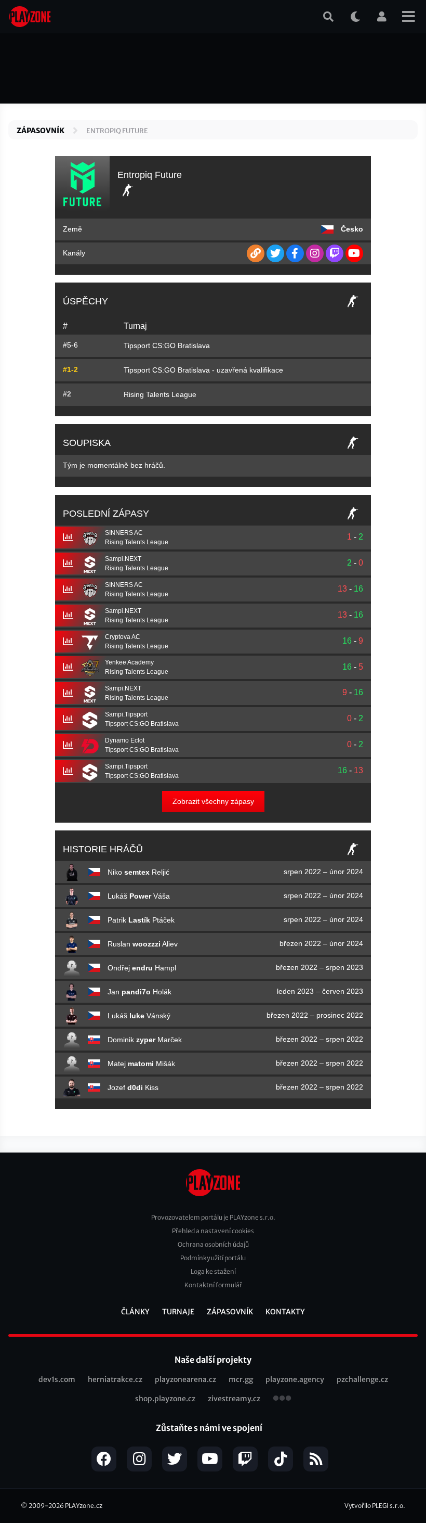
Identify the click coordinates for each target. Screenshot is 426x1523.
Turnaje (178, 1311)
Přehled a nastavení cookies (213, 1231)
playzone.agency (294, 1379)
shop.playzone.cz (165, 1398)
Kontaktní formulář (213, 1285)
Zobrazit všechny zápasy (213, 801)
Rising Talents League (160, 394)
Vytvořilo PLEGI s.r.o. (374, 1505)
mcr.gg (241, 1379)
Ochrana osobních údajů (213, 1244)
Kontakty (285, 1311)
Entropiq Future (117, 130)
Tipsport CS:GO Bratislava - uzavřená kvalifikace (203, 370)
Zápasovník (40, 130)
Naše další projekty (213, 1359)
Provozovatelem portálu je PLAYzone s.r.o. (213, 1217)
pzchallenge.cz (362, 1379)
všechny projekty (282, 1399)
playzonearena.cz (185, 1379)
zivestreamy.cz (234, 1398)
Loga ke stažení (213, 1271)
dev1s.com (56, 1379)
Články (135, 1311)
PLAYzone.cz (83, 1505)
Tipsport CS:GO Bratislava (167, 345)
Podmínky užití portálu (213, 1258)
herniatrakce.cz (115, 1379)
